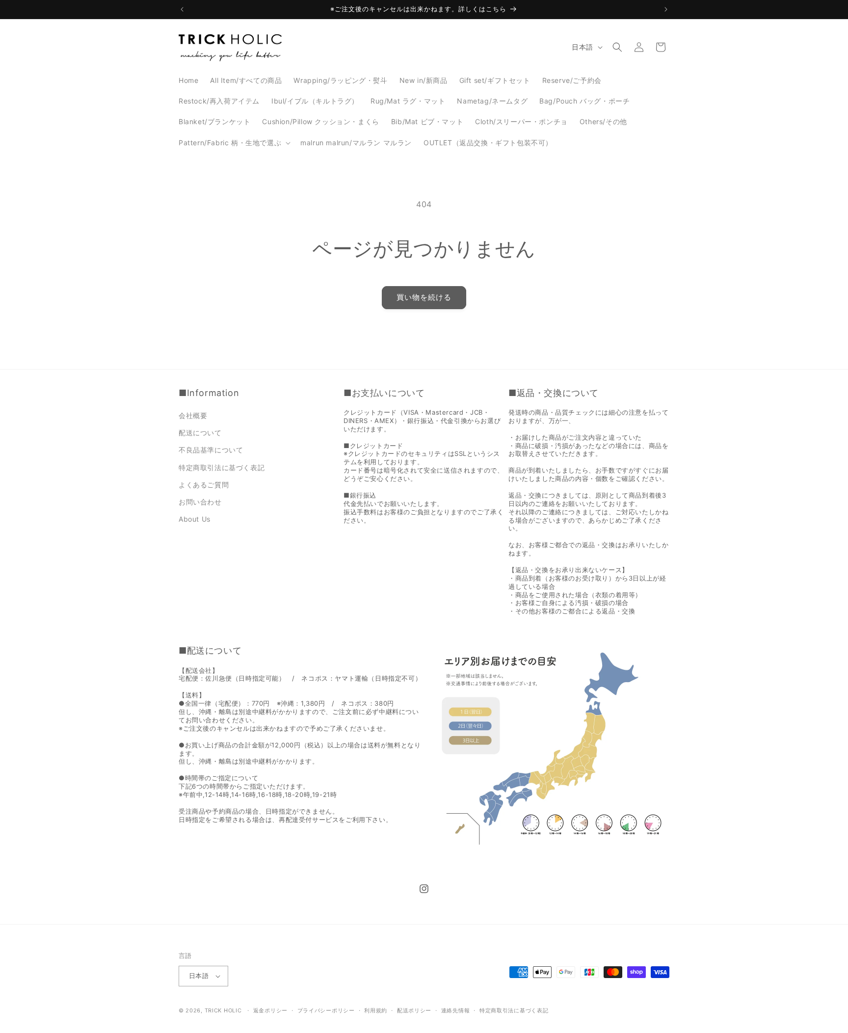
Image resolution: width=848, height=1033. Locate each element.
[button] (233, 142)
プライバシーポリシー (326, 1010)
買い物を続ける (424, 297)
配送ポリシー (414, 1010)
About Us (195, 519)
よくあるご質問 (204, 484)
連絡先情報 (455, 1010)
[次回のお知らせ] (666, 9)
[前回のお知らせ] (182, 9)
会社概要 (193, 415)
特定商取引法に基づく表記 (222, 467)
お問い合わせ (200, 502)
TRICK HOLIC (223, 1010)
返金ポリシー (270, 1010)
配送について (200, 432)
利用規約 (375, 1010)
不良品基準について (211, 450)
